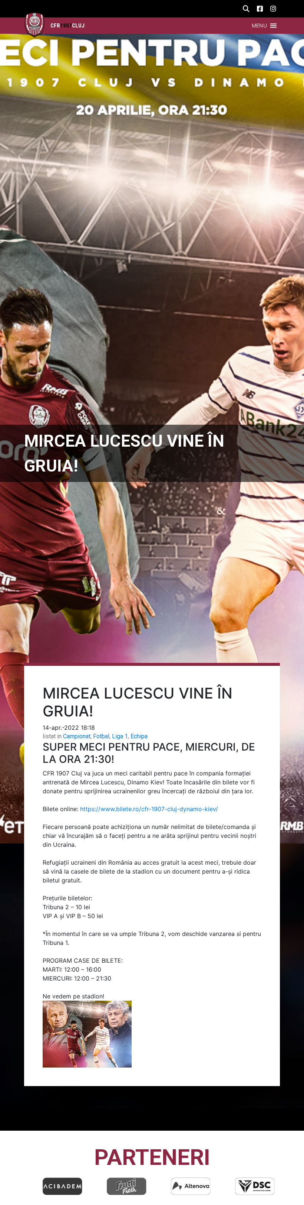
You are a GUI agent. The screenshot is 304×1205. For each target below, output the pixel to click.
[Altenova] (184, 1186)
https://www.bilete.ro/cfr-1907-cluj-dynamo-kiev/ (149, 809)
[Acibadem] (56, 1186)
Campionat (76, 736)
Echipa (139, 736)
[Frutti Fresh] (120, 1186)
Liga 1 (120, 736)
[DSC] (248, 1186)
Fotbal (101, 736)
